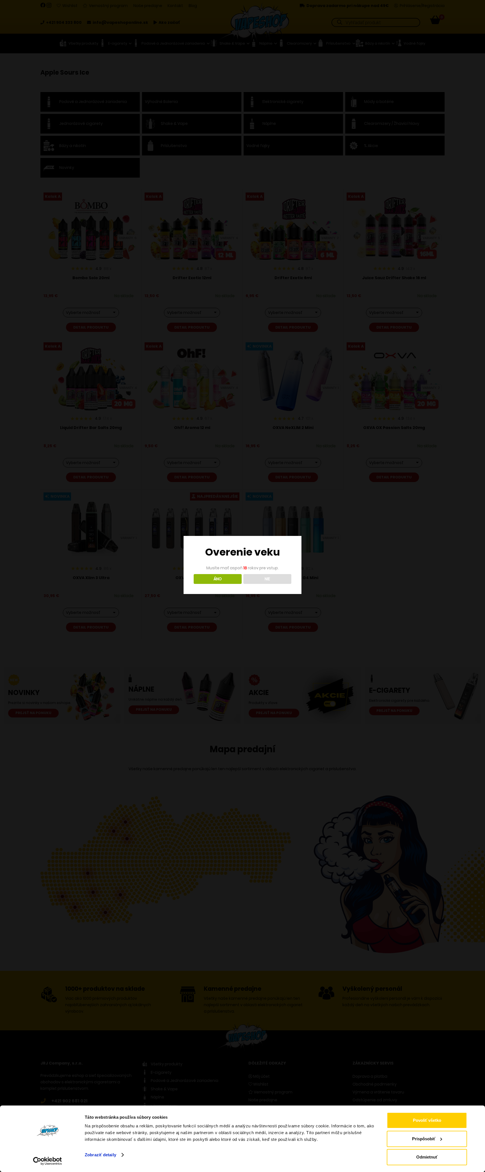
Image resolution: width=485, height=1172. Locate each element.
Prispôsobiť (423, 1138)
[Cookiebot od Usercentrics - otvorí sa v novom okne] (47, 1161)
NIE (267, 579)
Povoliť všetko (427, 1120)
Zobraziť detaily (100, 1154)
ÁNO (218, 579)
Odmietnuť (427, 1157)
